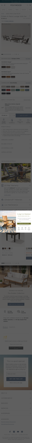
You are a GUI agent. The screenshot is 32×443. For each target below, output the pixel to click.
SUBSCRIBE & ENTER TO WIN (24, 223)
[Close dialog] (31, 211)
